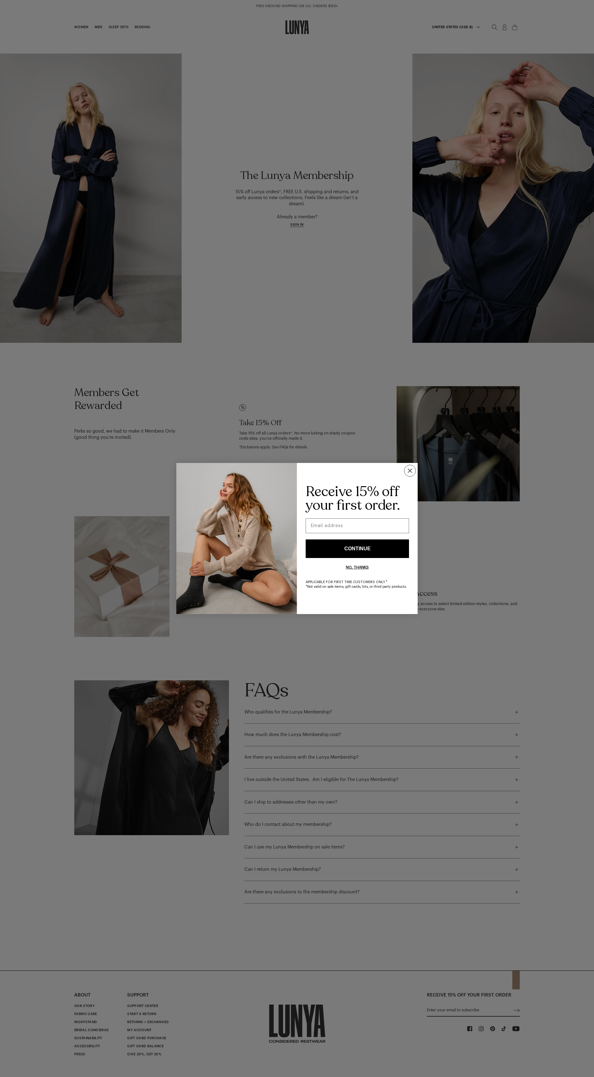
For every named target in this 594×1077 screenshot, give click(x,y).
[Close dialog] (410, 470)
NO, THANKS (357, 567)
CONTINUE (357, 548)
